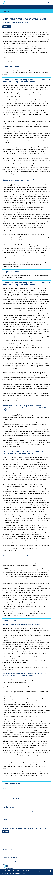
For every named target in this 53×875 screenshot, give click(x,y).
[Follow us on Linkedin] (14, 857)
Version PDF (6, 26)
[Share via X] (3, 849)
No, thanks (47, 871)
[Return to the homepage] (3, 2)
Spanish (15, 7)
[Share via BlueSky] (11, 849)
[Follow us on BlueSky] (16, 857)
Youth (40, 811)
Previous (5, 831)
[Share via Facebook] (6, 849)
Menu (49, 2)
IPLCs (15, 811)
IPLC (36, 811)
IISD (3, 861)
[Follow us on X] (8, 857)
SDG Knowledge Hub (13, 861)
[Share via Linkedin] (8, 849)
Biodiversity (5, 822)
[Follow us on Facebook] (11, 857)
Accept (39, 871)
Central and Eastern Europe (26, 811)
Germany (4, 811)
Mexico (11, 811)
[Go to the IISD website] (26, 866)
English (9, 7)
